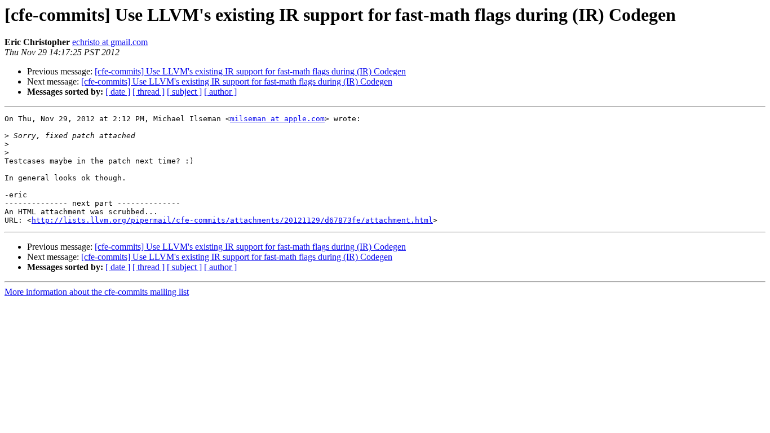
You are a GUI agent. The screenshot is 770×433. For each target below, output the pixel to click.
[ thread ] (148, 91)
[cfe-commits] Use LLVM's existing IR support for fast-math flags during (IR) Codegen (250, 71)
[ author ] (220, 91)
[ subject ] (184, 91)
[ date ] (117, 91)
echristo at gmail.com (110, 42)
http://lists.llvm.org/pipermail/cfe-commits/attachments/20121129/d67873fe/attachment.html (232, 220)
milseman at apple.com (277, 118)
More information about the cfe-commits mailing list (97, 292)
